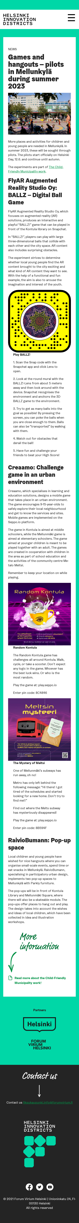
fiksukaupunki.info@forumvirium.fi (48, 1102)
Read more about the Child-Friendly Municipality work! (40, 980)
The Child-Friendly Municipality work (35, 169)
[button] (71, 19)
